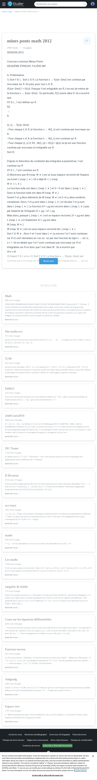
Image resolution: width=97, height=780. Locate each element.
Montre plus (48, 261)
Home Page (7, 12)
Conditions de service (31, 746)
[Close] (93, 756)
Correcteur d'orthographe (59, 735)
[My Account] (93, 4)
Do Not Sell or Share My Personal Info (47, 775)
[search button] (84, 4)
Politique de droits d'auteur (14, 740)
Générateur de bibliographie (36, 735)
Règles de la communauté (37, 740)
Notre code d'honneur (59, 740)
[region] (48, 766)
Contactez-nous (15, 735)
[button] (4, 4)
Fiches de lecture (79, 735)
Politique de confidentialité (81, 740)
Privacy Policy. (80, 770)
